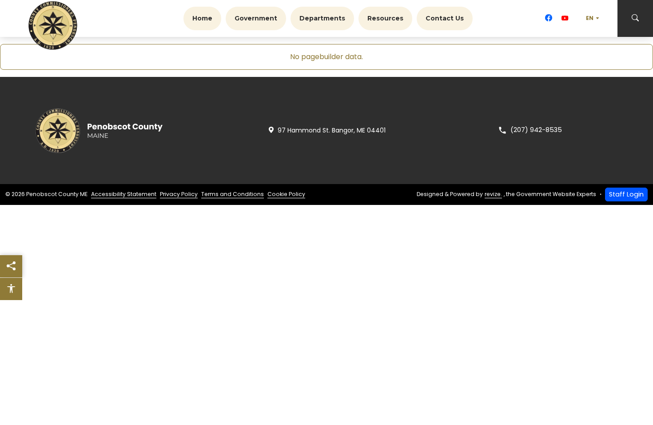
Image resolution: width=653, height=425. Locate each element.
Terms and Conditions (232, 194)
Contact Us (445, 18)
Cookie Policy (286, 194)
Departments (322, 18)
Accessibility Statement (123, 194)
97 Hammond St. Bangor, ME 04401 (332, 130)
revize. (493, 194)
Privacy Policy (179, 194)
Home (202, 18)
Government (256, 18)
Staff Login (626, 194)
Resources (385, 18)
